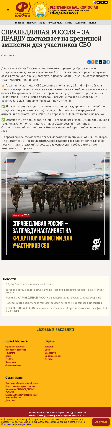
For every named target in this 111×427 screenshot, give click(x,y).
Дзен (8, 356)
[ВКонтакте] (89, 62)
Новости (31, 22)
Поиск (92, 22)
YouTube (49, 359)
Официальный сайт (15, 346)
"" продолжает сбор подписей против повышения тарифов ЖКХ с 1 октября (55, 309)
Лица (42, 22)
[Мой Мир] (96, 62)
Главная (19, 22)
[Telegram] (108, 62)
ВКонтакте (11, 362)
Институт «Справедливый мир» (21, 383)
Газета (68, 22)
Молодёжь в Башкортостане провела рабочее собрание (52, 298)
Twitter (9, 359)
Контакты (80, 22)
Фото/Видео (55, 22)
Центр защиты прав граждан (20, 386)
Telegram (10, 353)
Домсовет (10, 400)
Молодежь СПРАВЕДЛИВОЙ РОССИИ (19, 390)
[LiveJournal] (104, 62)
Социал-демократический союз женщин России (21, 396)
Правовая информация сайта (16, 424)
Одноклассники (13, 365)
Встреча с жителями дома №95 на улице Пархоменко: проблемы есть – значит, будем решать (53, 291)
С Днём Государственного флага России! (27, 285)
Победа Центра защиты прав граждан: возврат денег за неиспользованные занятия (52, 303)
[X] (100, 62)
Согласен (101, 422)
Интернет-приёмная (15, 349)
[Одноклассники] (92, 62)
